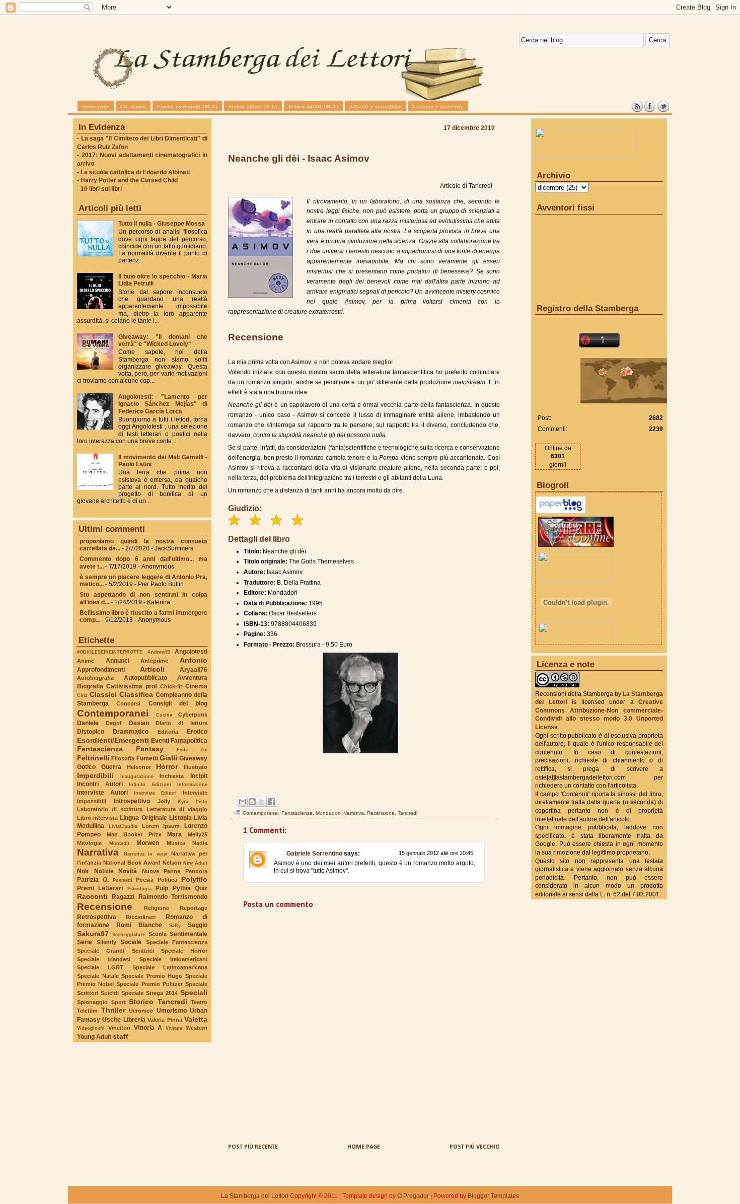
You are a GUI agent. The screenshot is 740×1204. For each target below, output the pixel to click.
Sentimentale (188, 934)
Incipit (198, 776)
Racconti (92, 896)
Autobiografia (95, 678)
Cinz (82, 695)
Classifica (136, 694)
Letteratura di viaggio (176, 809)
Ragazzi (123, 896)
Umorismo (172, 1010)
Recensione (104, 906)
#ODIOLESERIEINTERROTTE (109, 652)
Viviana (174, 1028)
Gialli (168, 758)
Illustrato (195, 767)
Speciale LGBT (100, 967)
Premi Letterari (100, 888)
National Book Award (132, 863)
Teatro (199, 1002)
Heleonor (139, 767)
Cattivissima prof (131, 686)
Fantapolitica (189, 740)
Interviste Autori (102, 792)
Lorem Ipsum (161, 826)
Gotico (86, 766)
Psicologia (139, 888)
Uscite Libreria (123, 1019)
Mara (174, 834)
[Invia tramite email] (243, 802)
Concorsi (128, 703)
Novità (127, 871)
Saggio (197, 925)
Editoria (168, 732)
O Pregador (413, 1195)
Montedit (119, 843)
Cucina (164, 715)
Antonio (193, 660)
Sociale (130, 942)
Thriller (113, 1010)
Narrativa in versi (146, 854)
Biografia (90, 686)
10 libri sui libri (101, 188)
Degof (114, 723)
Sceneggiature (128, 934)
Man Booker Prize (134, 834)
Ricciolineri (141, 917)
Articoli (152, 669)
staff (120, 1036)
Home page (363, 1147)
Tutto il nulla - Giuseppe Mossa (161, 223)
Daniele (88, 723)
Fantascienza (100, 749)
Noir (83, 871)
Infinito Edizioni (150, 784)
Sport (118, 1002)
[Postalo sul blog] (252, 802)
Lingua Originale (143, 817)
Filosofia (122, 758)
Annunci (117, 660)
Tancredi (172, 1002)
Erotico (197, 731)
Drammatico (131, 731)
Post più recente (253, 1147)
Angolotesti (191, 651)
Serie (84, 942)
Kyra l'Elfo (192, 801)
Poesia (145, 880)
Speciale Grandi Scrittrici (115, 951)
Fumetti (147, 758)
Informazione (192, 784)
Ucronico (141, 1011)
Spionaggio (92, 1002)
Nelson (172, 863)
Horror (167, 766)
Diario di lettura (181, 723)
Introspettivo (132, 801)
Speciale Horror (184, 951)
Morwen (147, 842)
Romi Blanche (139, 925)
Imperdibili (95, 775)
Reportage (193, 908)
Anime (85, 661)
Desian (139, 723)
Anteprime (154, 661)
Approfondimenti (101, 669)
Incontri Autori (100, 784)
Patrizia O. (93, 879)
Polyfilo (194, 879)
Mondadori (328, 813)
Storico (141, 1002)
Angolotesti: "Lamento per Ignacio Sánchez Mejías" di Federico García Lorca (162, 403)
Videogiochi (91, 1028)
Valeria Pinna (164, 1020)
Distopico (90, 731)
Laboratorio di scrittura (109, 809)
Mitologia (89, 843)
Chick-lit (171, 686)
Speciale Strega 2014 (149, 993)
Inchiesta (172, 776)
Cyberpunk (192, 715)
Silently (106, 942)
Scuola (158, 934)
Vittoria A (148, 1027)
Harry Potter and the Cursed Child (129, 180)
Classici (103, 694)
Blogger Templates (493, 1195)
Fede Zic (192, 749)
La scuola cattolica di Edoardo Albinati (135, 172)
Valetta (195, 1019)
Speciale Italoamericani (173, 959)
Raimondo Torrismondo (172, 896)
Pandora (196, 871)
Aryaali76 (193, 669)
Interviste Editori (155, 793)
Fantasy (150, 749)
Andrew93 (158, 652)
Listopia (180, 817)
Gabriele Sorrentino (314, 853)
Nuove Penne (161, 871)
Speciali (193, 992)
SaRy (175, 925)
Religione (156, 908)
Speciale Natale (98, 976)
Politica (167, 880)
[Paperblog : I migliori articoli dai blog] (560, 511)
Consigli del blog (178, 703)
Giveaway (193, 758)
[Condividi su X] (262, 802)
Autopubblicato (145, 677)
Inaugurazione (137, 776)
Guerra (111, 766)
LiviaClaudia (123, 826)
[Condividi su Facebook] (271, 802)
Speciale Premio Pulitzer (149, 984)
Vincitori (119, 1028)
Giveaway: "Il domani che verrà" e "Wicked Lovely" (162, 340)
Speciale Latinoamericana (169, 967)
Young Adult (94, 1036)
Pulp (162, 888)
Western (196, 1028)
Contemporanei (113, 713)
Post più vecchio (475, 1147)
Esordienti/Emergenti (113, 740)
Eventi (160, 740)
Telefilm (87, 1011)
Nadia (199, 843)
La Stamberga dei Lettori (254, 1195)
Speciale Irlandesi (103, 959)
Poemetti (122, 880)
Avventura (192, 677)
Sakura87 (93, 934)
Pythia (182, 888)
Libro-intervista (97, 818)
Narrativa (98, 852)
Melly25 (197, 834)
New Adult (195, 863)
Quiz (201, 888)
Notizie (104, 871)
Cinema (196, 686)
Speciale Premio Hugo (151, 976)
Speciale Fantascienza (177, 942)
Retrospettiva (96, 916)
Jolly (164, 801)
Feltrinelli (93, 758)
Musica (176, 843)
